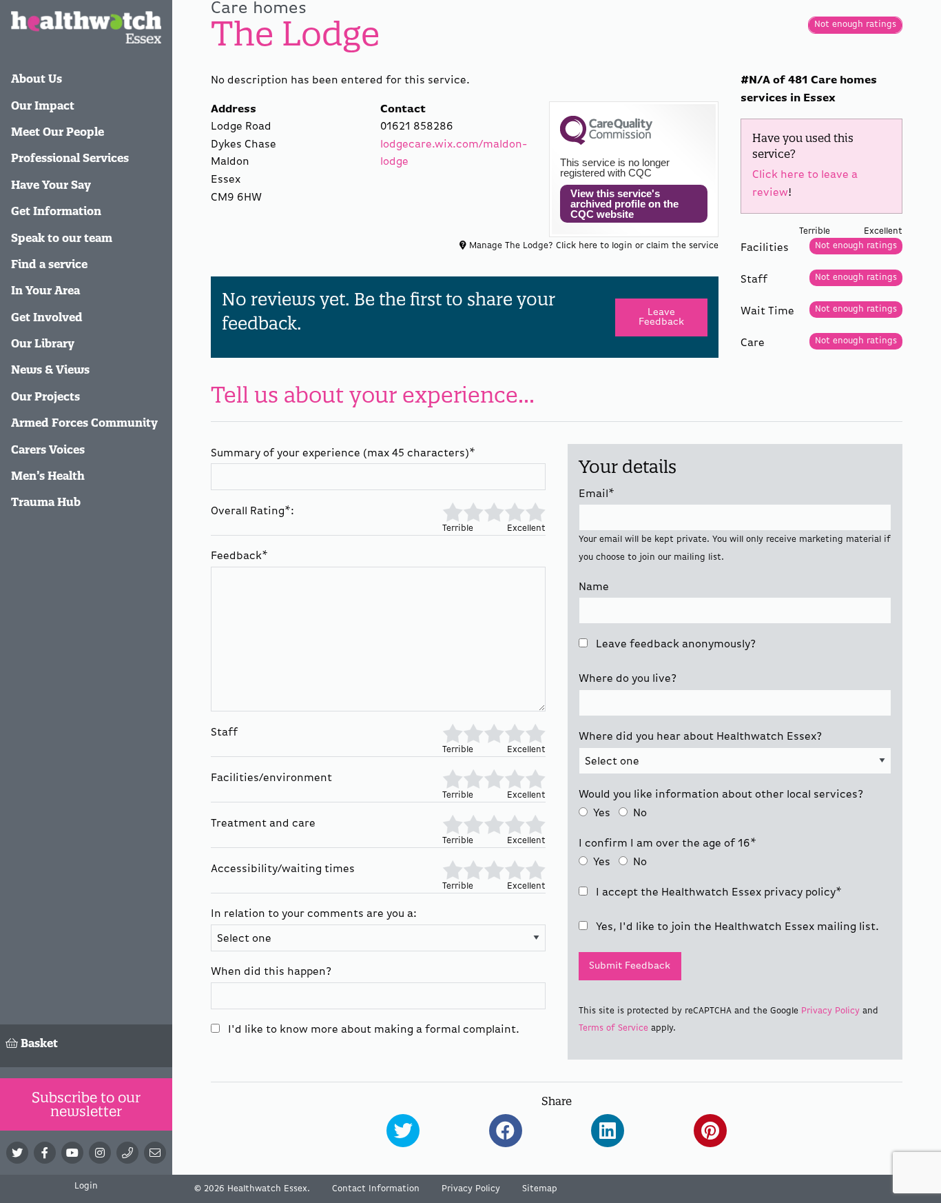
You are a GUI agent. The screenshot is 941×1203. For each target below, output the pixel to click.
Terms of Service (613, 1028)
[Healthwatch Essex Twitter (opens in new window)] (17, 1153)
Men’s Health (48, 476)
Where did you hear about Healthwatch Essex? (700, 736)
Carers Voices (48, 449)
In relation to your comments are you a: (314, 914)
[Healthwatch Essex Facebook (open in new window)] (45, 1153)
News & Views (50, 369)
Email (596, 494)
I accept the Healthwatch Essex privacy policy (717, 892)
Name (594, 587)
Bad (473, 510)
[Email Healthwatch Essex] (155, 1153)
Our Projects (45, 396)
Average (494, 510)
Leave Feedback (661, 317)
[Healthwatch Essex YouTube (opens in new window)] (72, 1153)
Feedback (239, 556)
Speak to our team (61, 238)
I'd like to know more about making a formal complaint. (372, 1029)
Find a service (49, 264)
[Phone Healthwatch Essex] (127, 1153)
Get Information (56, 211)
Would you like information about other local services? (721, 794)
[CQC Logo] (606, 141)
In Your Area (45, 290)
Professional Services (70, 158)
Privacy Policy (830, 1011)
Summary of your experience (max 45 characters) (343, 453)
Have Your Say (51, 185)
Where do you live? (627, 679)
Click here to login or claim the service (637, 246)
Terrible (452, 510)
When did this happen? (271, 972)
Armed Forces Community (84, 422)
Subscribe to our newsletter (86, 1104)
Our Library (42, 343)
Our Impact (42, 105)
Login (86, 1186)
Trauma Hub (46, 502)
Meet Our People (57, 132)
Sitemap (539, 1188)
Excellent (535, 510)
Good (514, 510)
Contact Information (376, 1188)
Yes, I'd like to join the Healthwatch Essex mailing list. (736, 927)
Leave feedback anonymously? (674, 644)
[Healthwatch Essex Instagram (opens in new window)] (100, 1153)
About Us (36, 78)
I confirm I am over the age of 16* (667, 843)
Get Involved (47, 317)
